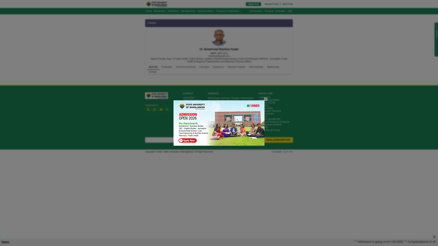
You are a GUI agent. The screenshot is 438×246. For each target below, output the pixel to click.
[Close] (265, 99)
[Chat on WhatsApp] (4, 235)
